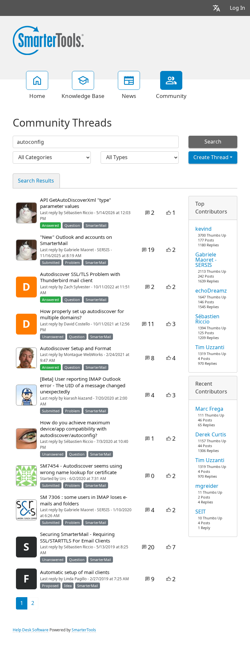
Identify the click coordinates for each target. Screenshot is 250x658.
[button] (216, 8)
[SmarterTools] (48, 40)
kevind (203, 229)
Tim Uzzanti (209, 347)
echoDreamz (211, 291)
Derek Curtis (210, 434)
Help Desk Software (31, 630)
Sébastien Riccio (207, 319)
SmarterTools (84, 630)
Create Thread (211, 157)
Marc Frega (209, 409)
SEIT (200, 511)
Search (212, 142)
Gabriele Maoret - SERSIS (205, 260)
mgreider (206, 486)
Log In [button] (237, 8)
